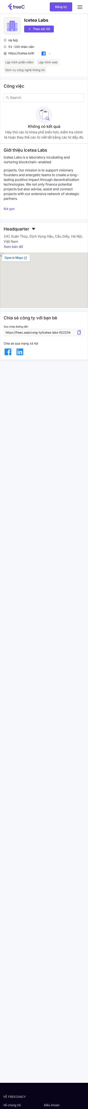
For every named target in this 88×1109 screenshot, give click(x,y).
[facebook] (8, 352)
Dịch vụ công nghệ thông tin (25, 70)
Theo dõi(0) (41, 29)
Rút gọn (9, 209)
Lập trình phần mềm (19, 62)
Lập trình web (48, 62)
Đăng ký (61, 7)
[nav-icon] (80, 6)
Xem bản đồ (13, 246)
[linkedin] (20, 352)
